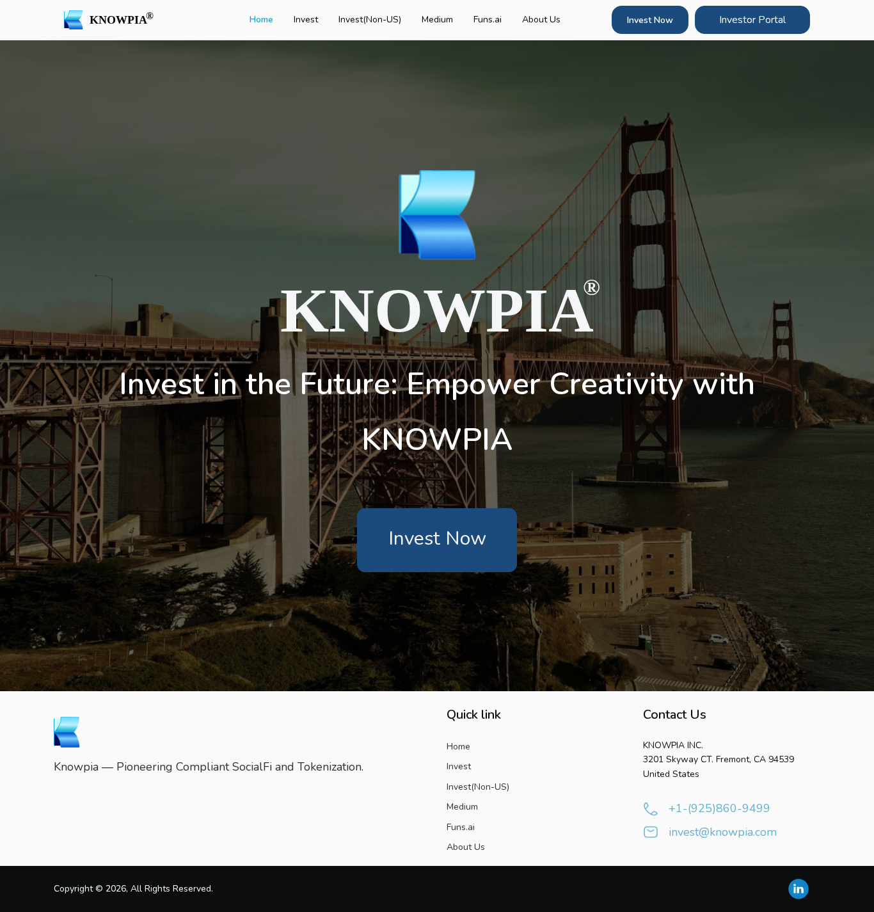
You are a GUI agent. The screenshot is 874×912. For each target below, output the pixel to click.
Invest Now (650, 20)
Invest (306, 19)
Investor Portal (752, 20)
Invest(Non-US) (369, 19)
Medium (437, 19)
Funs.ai (487, 19)
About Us (541, 19)
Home (261, 19)
